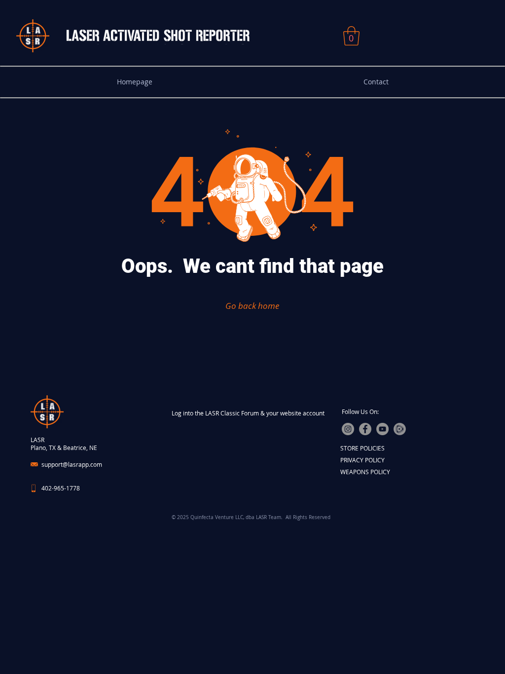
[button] (351, 35)
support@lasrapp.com (71, 464)
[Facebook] (365, 429)
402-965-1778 (60, 488)
